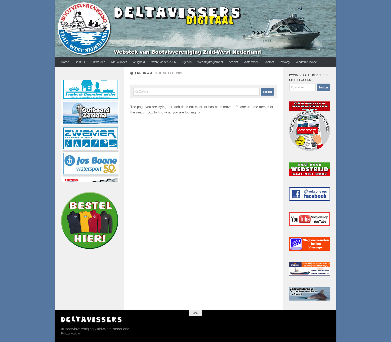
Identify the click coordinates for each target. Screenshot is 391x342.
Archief (233, 62)
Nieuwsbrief (119, 62)
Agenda (186, 62)
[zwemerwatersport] (90, 99)
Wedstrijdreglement (210, 62)
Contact (269, 62)
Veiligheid (138, 62)
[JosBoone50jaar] (90, 125)
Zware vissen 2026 (163, 62)
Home (65, 62)
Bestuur (80, 62)
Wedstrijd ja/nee (306, 62)
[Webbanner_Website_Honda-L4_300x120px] (90, 150)
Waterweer (251, 62)
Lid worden (98, 62)
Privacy (285, 62)
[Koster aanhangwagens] (90, 175)
